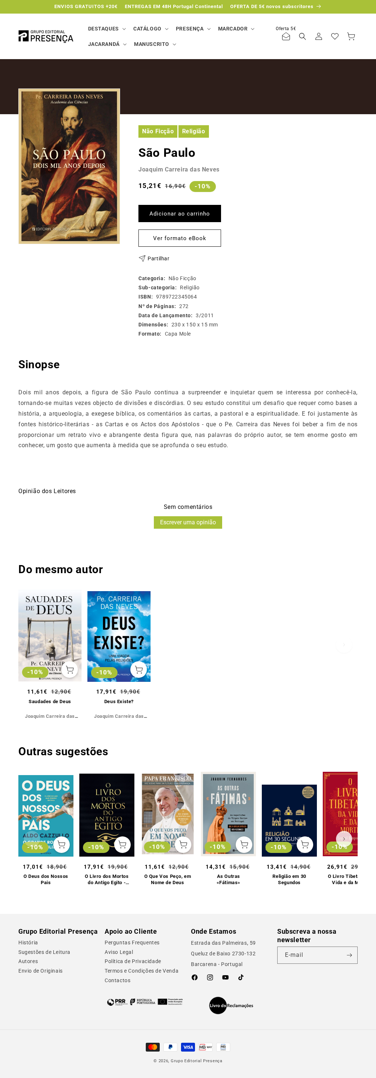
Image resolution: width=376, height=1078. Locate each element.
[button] (106, 28)
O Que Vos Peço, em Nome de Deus (167, 879)
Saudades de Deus (50, 701)
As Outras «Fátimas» (229, 879)
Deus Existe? (119, 701)
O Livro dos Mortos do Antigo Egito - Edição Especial (107, 879)
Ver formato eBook (179, 238)
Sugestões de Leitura (44, 952)
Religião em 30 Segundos (289, 879)
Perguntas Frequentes (132, 942)
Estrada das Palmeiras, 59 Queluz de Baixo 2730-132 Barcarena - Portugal (223, 953)
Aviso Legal (119, 952)
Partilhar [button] (158, 258)
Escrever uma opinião (188, 522)
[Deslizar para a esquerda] (32, 645)
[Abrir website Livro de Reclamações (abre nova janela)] (231, 1005)
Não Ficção (158, 131)
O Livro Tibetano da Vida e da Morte (350, 879)
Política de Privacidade (133, 961)
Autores (28, 961)
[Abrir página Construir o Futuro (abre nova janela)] (145, 1002)
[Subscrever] (349, 955)
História (28, 942)
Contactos (117, 980)
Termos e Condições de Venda (141, 971)
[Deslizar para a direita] (344, 645)
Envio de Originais (40, 971)
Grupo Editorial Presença (197, 1061)
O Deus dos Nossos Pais (46, 879)
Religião (193, 131)
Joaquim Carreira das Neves (179, 169)
